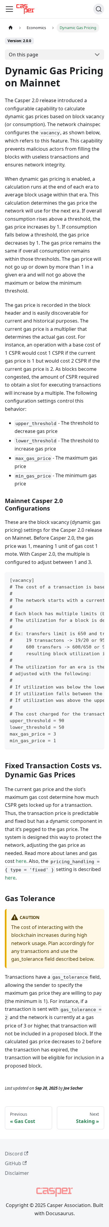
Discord (14, 1153)
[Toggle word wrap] (86, 580)
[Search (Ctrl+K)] (98, 9)
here (21, 861)
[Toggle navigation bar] (9, 9)
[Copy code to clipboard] (97, 580)
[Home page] (10, 27)
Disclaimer (17, 1173)
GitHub (13, 1163)
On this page (23, 54)
